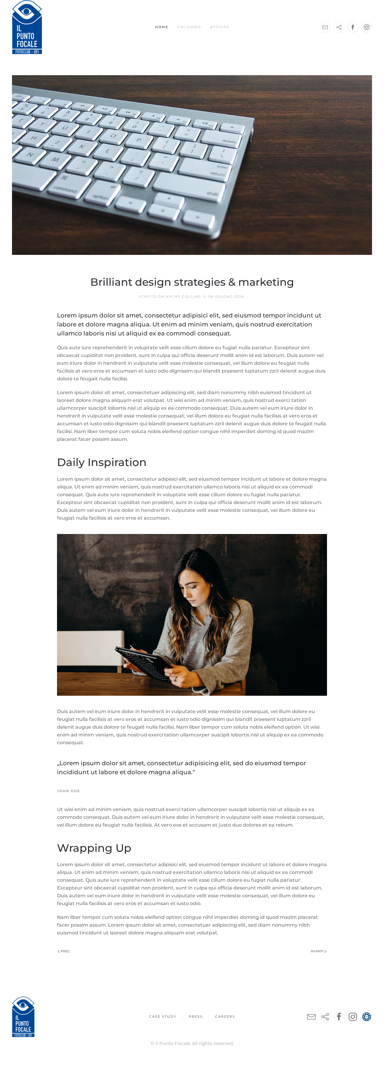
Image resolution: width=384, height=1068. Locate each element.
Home (161, 27)
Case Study (162, 1016)
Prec (65, 951)
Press (196, 1016)
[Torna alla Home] (27, 27)
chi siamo (189, 27)
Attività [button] (219, 27)
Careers (225, 1016)
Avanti (317, 951)
